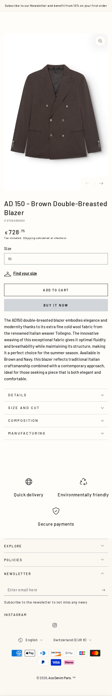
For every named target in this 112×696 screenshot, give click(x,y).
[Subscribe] (105, 590)
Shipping (29, 238)
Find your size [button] (25, 273)
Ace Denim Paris (59, 678)
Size (8, 248)
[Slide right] (101, 184)
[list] (56, 504)
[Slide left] (87, 184)
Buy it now (56, 305)
